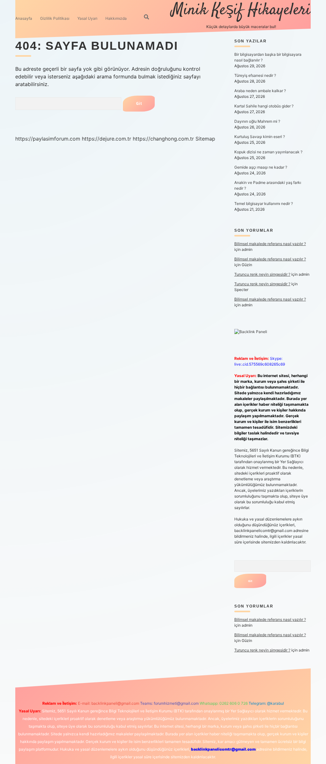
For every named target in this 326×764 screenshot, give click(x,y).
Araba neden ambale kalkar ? (260, 90)
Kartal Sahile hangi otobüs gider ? (264, 106)
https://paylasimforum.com (47, 138)
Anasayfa (23, 18)
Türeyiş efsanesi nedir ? (255, 75)
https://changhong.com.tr (163, 138)
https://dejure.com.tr (106, 138)
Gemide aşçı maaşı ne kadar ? (260, 167)
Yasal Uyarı (87, 18)
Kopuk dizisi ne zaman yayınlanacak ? (268, 151)
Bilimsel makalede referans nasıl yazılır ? (270, 243)
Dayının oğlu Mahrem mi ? (257, 121)
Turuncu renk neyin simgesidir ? (262, 274)
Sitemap (205, 138)
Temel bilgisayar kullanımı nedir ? (263, 203)
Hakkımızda (116, 18)
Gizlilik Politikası (54, 18)
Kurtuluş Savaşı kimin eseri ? (259, 136)
